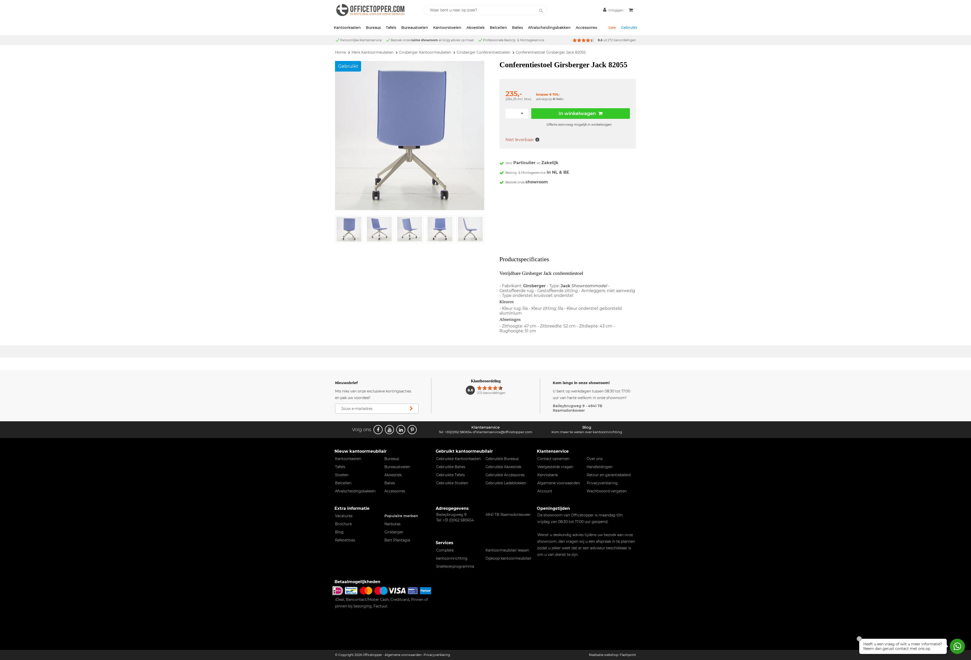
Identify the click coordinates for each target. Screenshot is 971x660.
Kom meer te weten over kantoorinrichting (586, 432)
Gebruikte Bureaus (502, 458)
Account (544, 491)
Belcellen (498, 27)
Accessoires (586, 27)
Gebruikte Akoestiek (503, 467)
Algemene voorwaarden (558, 483)
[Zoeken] (540, 10)
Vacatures (343, 516)
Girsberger (393, 532)
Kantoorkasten (347, 27)
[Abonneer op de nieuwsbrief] (411, 408)
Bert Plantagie (397, 540)
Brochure (343, 524)
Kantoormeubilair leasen (507, 550)
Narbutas (392, 524)
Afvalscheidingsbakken (549, 27)
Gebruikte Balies (450, 467)
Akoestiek (476, 27)
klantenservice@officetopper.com (504, 432)
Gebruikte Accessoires (505, 475)
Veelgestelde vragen (555, 467)
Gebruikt (629, 27)
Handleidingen (599, 467)
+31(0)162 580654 (458, 432)
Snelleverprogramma (455, 566)
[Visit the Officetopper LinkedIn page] (400, 429)
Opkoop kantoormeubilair (509, 558)
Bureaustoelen (414, 27)
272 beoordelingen (622, 40)
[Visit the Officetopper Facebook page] (378, 429)
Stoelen (341, 475)
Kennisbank (547, 475)
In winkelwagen (577, 113)
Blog (339, 532)
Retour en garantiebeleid (609, 475)
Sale (612, 27)
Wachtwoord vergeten (607, 491)
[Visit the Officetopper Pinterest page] (412, 429)
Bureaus (373, 27)
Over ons (595, 458)
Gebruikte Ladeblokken (506, 483)
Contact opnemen (553, 458)
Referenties (345, 540)
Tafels (391, 27)
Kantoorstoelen (447, 27)
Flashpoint (628, 655)
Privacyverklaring (602, 483)
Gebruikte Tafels (450, 475)
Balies (517, 27)
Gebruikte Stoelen (452, 483)
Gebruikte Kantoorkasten (458, 458)
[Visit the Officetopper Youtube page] (389, 429)
